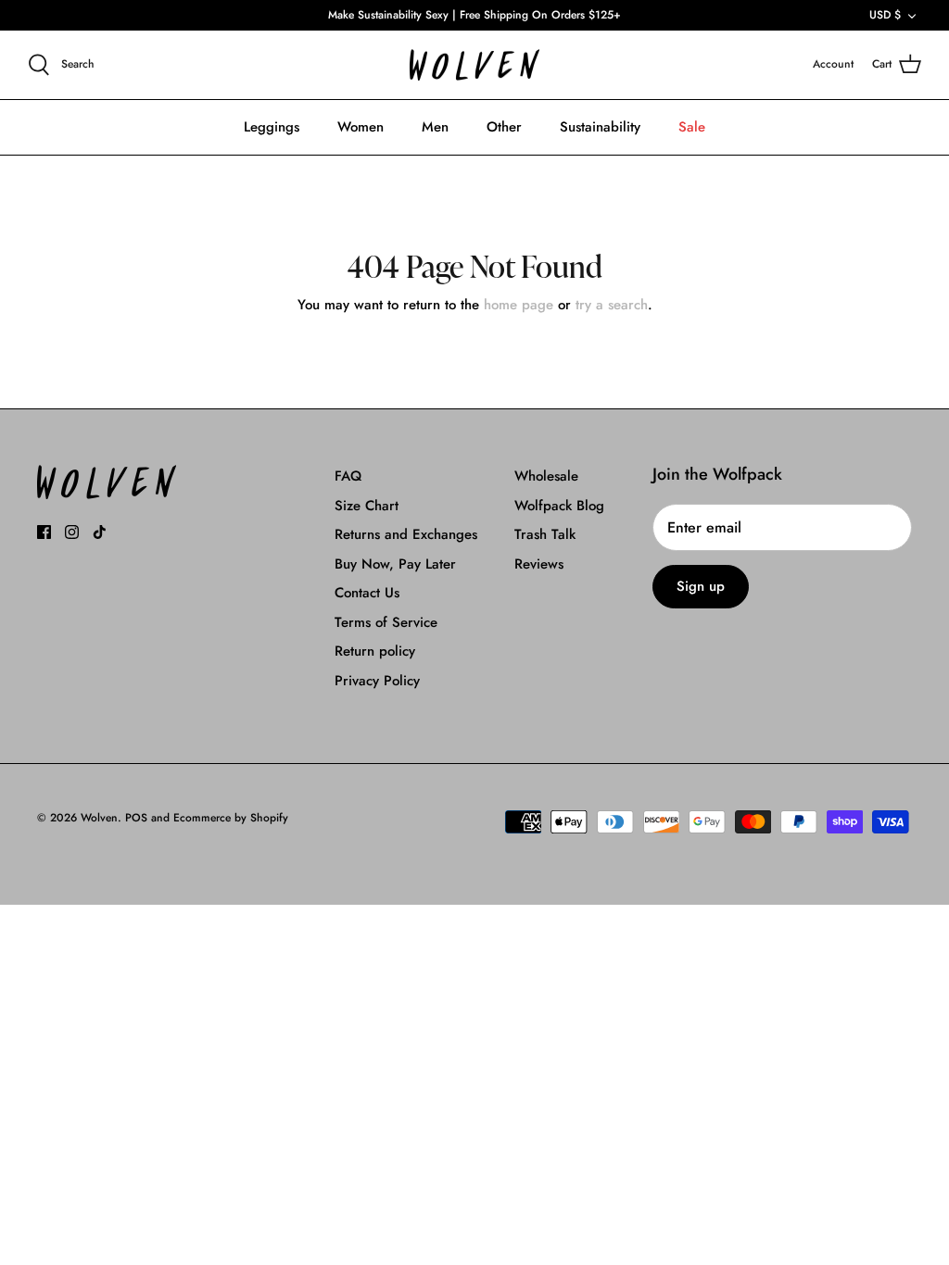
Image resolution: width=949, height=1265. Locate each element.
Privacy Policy (377, 680)
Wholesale (546, 476)
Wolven (99, 817)
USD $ (885, 14)
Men (435, 127)
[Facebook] (44, 532)
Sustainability (600, 127)
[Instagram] (72, 532)
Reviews (538, 564)
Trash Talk (545, 534)
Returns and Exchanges (406, 534)
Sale (691, 127)
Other (504, 127)
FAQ (348, 476)
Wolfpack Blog (559, 505)
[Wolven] (474, 65)
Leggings (271, 127)
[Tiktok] (100, 532)
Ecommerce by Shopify (230, 817)
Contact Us (367, 592)
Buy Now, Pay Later (395, 564)
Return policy (375, 651)
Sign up (701, 586)
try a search (612, 304)
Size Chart (367, 505)
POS (136, 817)
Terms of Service (386, 622)
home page (518, 304)
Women (360, 127)
